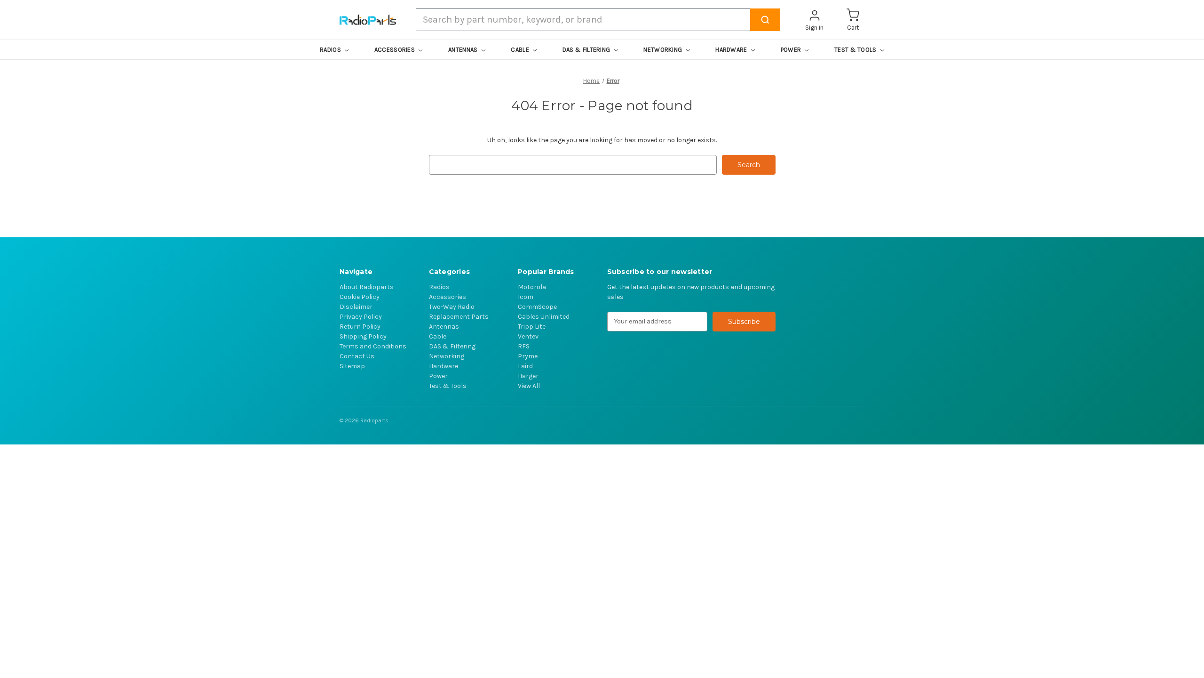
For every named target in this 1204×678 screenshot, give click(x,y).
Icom (525, 297)
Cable (437, 336)
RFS (524, 346)
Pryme (528, 356)
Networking (446, 356)
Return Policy (360, 327)
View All (529, 386)
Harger (528, 376)
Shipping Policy (363, 336)
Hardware (443, 366)
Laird (525, 366)
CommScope (537, 307)
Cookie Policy (360, 297)
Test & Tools (448, 386)
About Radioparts (367, 287)
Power (438, 376)
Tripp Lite (532, 327)
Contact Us (357, 356)
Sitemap (352, 366)
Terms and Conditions (373, 346)
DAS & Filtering (452, 346)
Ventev (528, 336)
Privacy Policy (361, 317)
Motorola (532, 287)
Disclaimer (356, 307)
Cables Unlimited (544, 317)
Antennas (444, 327)
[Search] (765, 19)
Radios (439, 287)
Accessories (447, 297)
